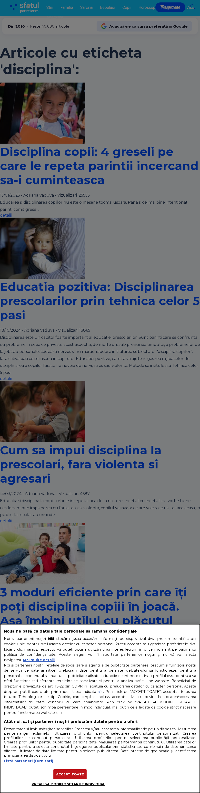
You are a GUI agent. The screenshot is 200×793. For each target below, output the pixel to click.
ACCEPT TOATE (70, 774)
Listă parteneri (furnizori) (28, 761)
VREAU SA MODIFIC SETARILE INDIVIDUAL (68, 784)
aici (100, 692)
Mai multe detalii (39, 660)
